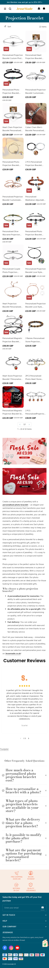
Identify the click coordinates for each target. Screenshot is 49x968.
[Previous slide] (20, 738)
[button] (5, 8)
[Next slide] (28, 738)
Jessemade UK (11, 964)
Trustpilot (4, 749)
